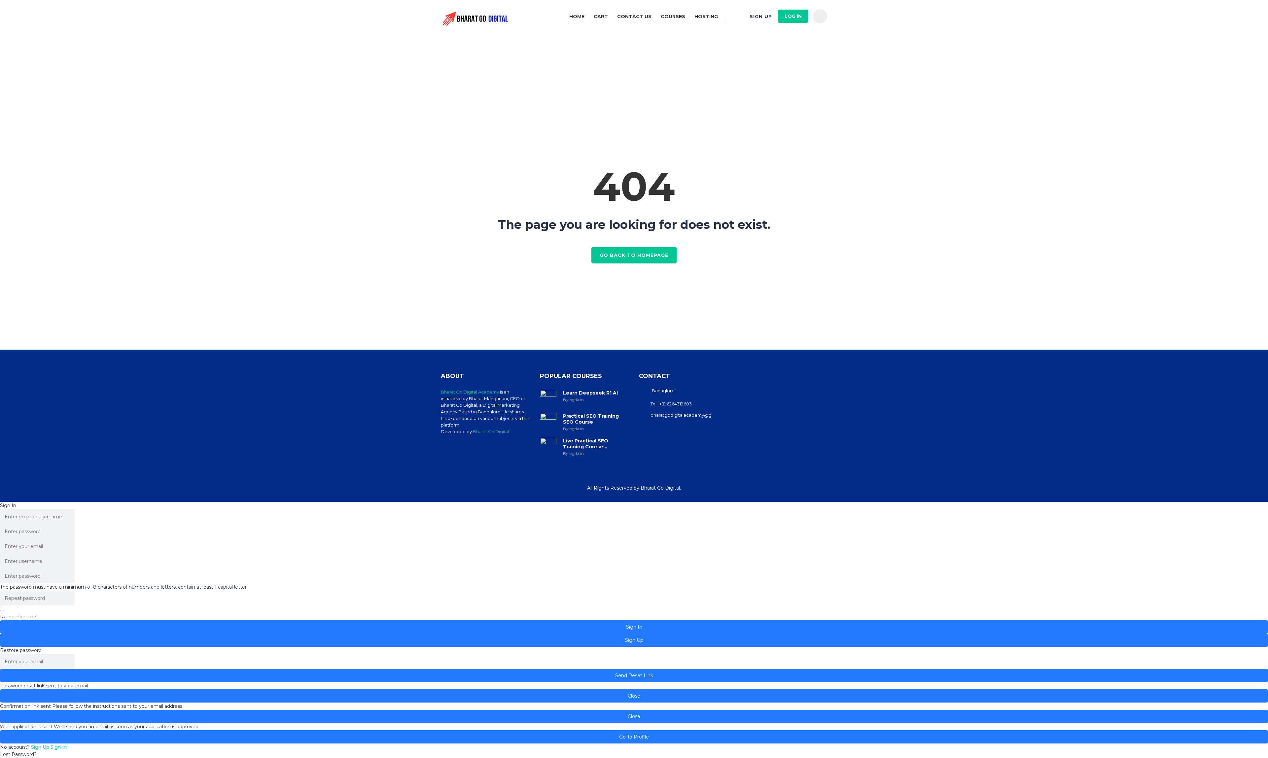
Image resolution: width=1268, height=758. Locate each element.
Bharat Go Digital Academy (470, 392)
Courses (673, 16)
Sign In (59, 747)
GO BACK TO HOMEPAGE (634, 255)
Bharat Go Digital (491, 431)
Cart (601, 16)
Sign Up (41, 747)
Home (576, 16)
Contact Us (634, 16)
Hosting (706, 16)
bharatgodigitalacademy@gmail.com (691, 415)
